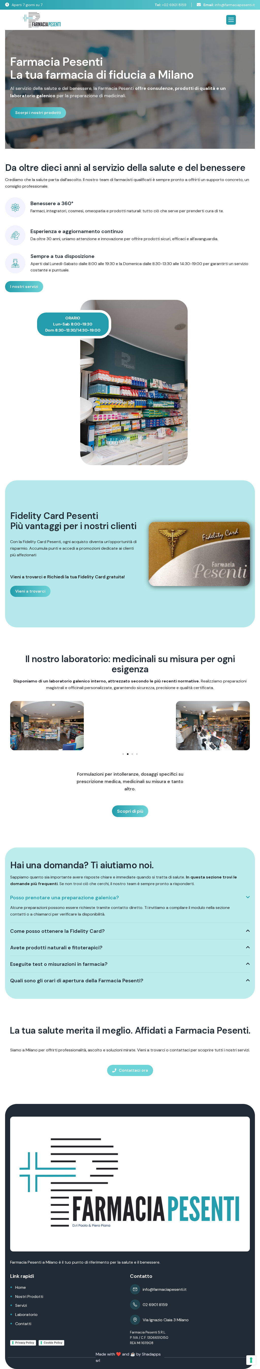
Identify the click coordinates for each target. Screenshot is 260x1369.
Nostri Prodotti (29, 1296)
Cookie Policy (53, 1342)
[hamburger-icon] (231, 20)
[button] (17, 725)
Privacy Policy (24, 1342)
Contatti (23, 1323)
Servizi (21, 1305)
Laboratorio (26, 1314)
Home (20, 1287)
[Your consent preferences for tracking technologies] (251, 1360)
